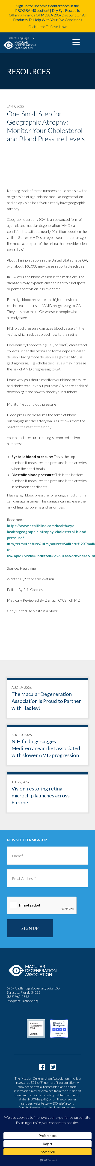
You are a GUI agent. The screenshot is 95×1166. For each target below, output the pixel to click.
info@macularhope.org (22, 1001)
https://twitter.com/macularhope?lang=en (53, 1067)
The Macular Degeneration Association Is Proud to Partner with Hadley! (47, 699)
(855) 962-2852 (18, 997)
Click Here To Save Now (47, 26)
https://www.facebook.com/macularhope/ (41, 1067)
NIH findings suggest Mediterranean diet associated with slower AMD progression (47, 746)
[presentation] (42, 906)
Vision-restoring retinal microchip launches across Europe (47, 793)
